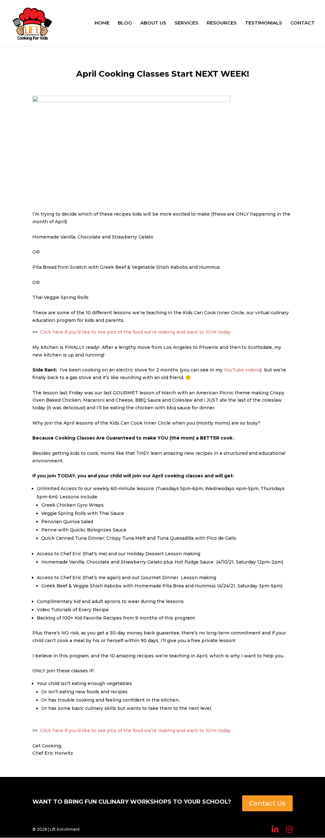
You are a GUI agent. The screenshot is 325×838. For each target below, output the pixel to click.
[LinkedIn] (275, 830)
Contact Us (267, 803)
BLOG (125, 23)
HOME (102, 23)
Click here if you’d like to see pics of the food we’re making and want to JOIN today (135, 332)
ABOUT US (153, 23)
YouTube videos (242, 370)
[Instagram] (289, 830)
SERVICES (186, 23)
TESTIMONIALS (263, 23)
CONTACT (302, 23)
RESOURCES (222, 23)
